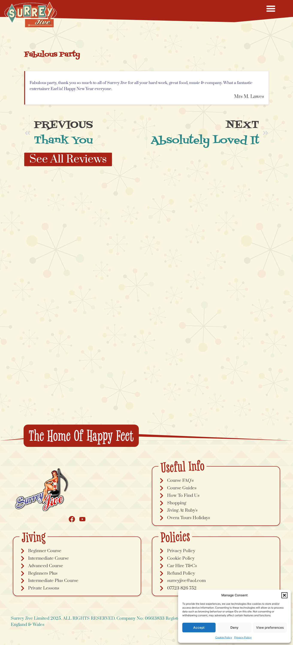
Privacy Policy (243, 637)
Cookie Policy (223, 637)
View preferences (270, 627)
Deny (234, 627)
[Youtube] (82, 519)
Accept (199, 627)
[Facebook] (72, 519)
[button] (284, 595)
